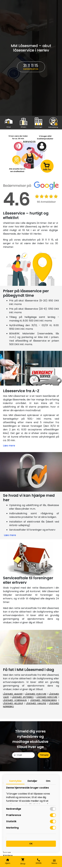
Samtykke (15, 781)
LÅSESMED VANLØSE (36, 703)
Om (48, 781)
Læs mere (9, 445)
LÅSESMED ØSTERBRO (23, 697)
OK (31, 843)
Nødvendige (13, 809)
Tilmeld (44, 755)
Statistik (11, 821)
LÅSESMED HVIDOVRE (35, 693)
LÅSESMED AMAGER (13, 693)
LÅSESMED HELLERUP (13, 703)
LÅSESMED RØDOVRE (46, 697)
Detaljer (32, 781)
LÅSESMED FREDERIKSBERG (43, 700)
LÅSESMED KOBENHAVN (15, 700)
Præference (13, 815)
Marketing (12, 827)
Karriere (8, 855)
